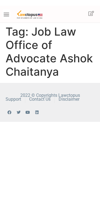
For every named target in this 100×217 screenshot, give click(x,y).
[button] (6, 14)
